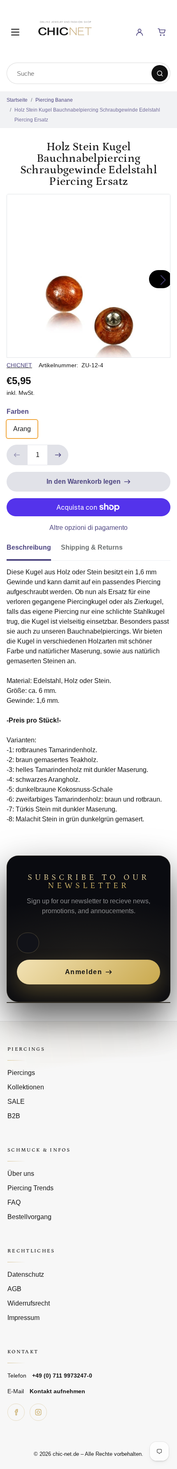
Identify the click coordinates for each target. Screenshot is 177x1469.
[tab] (34, 550)
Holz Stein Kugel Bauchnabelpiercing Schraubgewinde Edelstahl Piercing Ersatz (87, 115)
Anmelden (83, 971)
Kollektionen (25, 1087)
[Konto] (139, 32)
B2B (13, 1115)
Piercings (21, 1072)
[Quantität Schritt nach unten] (17, 455)
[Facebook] (16, 1412)
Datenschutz (25, 1274)
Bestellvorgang (29, 1216)
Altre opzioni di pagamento (88, 527)
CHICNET (19, 365)
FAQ (14, 1202)
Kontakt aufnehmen (57, 1391)
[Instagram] (38, 1412)
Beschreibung (29, 547)
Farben (18, 411)
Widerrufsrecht (28, 1303)
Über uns (20, 1173)
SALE (16, 1101)
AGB (14, 1288)
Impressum (23, 1317)
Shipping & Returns (92, 547)
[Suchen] (159, 73)
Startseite (17, 100)
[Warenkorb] (161, 32)
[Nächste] (160, 279)
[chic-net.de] (65, 30)
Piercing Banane (54, 100)
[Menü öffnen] (15, 32)
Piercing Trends (30, 1188)
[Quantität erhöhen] (58, 455)
